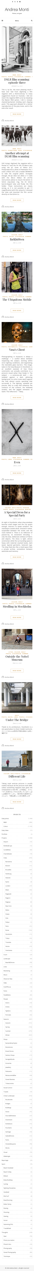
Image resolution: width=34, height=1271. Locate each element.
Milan (7, 890)
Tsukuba (8, 942)
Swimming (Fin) (8, 1224)
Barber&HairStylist (11, 1043)
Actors (7, 1003)
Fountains (8, 1128)
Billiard (6, 1176)
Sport (3, 1164)
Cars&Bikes (7, 850)
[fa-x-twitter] (15, 1)
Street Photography (10, 1252)
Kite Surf (6, 1196)
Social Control (8, 1088)
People (10, 76)
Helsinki (7, 878)
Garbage (8, 1132)
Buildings (8, 1108)
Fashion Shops (10, 1055)
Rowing (6, 1208)
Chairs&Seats (8, 854)
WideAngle (7, 1156)
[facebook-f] (12, 1)
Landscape (7, 959)
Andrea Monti (17, 9)
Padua (7, 922)
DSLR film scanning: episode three (17, 81)
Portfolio (4, 834)
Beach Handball (8, 1168)
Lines (10, 459)
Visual (5, 1152)
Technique (7, 1256)
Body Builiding (8, 1180)
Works (7, 1148)
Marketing (7, 971)
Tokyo (7, 938)
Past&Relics (12, 347)
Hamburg (8, 874)
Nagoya (7, 902)
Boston (7, 866)
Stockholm (19, 76)
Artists (7, 1007)
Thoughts (5, 1232)
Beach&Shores (10, 962)
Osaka (7, 914)
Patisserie (8, 1071)
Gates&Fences (9, 1136)
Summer (28, 76)
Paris (7, 926)
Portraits (8, 1015)
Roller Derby (7, 1204)
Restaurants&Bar (10, 1075)
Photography (8, 1248)
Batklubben (17, 239)
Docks (11, 236)
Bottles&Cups (8, 846)
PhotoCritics (7, 1244)
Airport (6, 842)
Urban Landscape (9, 1096)
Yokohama (8, 950)
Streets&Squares (10, 1144)
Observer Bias (8, 979)
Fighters (8, 1011)
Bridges (7, 1104)
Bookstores (9, 1047)
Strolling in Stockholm (17, 606)
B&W (14, 75)
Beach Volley (7, 1172)
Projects (4, 838)
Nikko (7, 910)
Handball (6, 1192)
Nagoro (7, 898)
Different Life (17, 776)
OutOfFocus (7, 987)
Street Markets (10, 1079)
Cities (11, 652)
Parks (5, 991)
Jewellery (8, 1067)
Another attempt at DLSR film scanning (17, 154)
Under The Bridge (17, 720)
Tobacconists (9, 1083)
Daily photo (17, 507)
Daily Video (5, 830)
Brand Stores (9, 1051)
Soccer (6, 1220)
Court (5, 955)
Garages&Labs (10, 1059)
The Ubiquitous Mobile (17, 299)
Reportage (5, 1160)
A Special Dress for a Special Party (17, 513)
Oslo (6, 918)
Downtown (12, 150)
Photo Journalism (9, 1240)
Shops (11, 509)
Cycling (6, 1184)
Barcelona (8, 862)
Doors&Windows (10, 1116)
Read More (17, 114)
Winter (28, 509)
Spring (7, 1027)
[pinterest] (19, 1)
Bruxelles (8, 870)
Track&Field (7, 1228)
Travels (6, 1092)
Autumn (7, 1023)
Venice (7, 946)
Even (17, 462)
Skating (6, 1216)
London (7, 886)
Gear (20, 150)
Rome (7, 930)
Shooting (6, 1212)
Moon (5, 975)
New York (8, 906)
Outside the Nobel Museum (17, 658)
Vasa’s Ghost (17, 349)
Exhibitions (8, 1124)
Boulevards (8, 1099)
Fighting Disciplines (10, 1188)
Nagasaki (8, 894)
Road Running (8, 1200)
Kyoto (7, 882)
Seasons (6, 1019)
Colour (14, 235)
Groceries (8, 1063)
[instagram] (17, 1)
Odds (5, 983)
